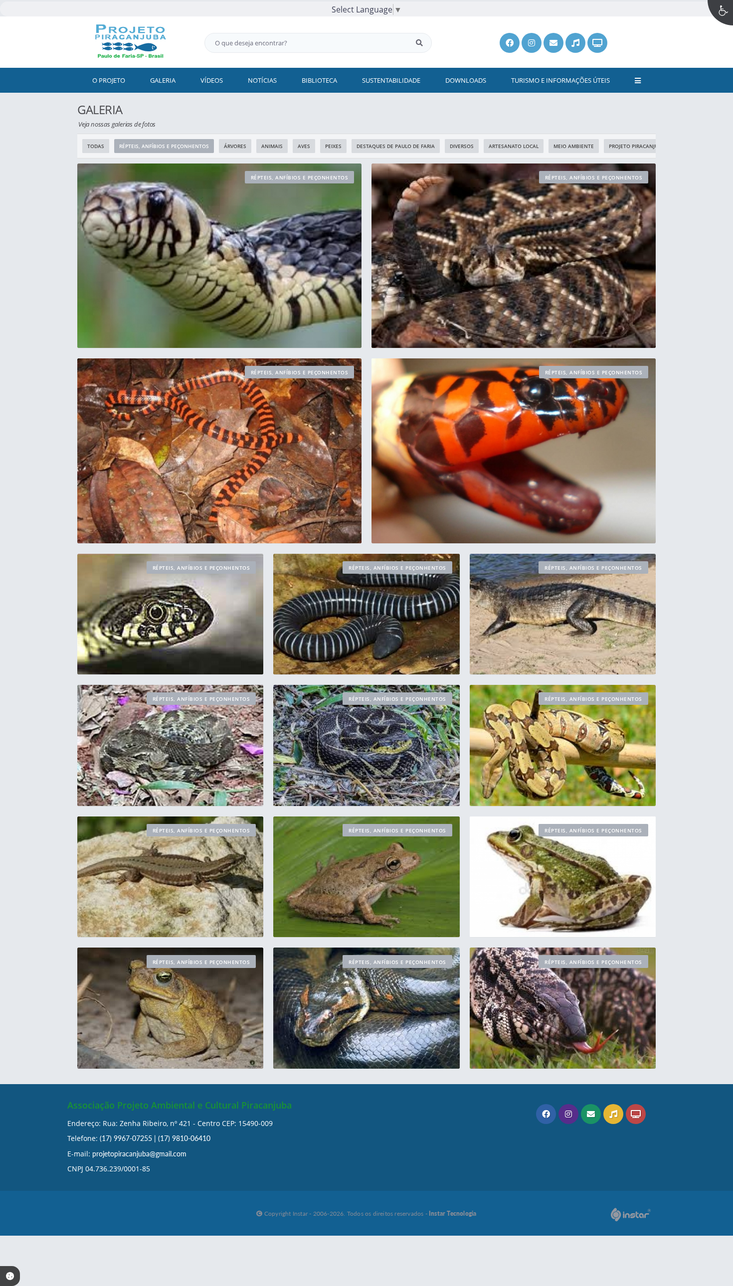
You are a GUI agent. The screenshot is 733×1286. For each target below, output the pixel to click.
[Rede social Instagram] (569, 1115)
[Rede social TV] (637, 1115)
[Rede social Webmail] (592, 1115)
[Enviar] (419, 43)
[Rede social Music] (614, 1115)
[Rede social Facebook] (547, 1115)
